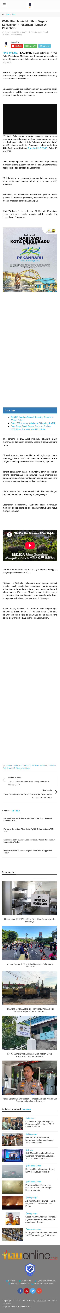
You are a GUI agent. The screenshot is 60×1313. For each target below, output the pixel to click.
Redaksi (11, 1281)
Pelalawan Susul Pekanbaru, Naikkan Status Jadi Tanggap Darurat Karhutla (38, 1188)
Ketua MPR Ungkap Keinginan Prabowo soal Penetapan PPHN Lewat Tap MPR (40, 1124)
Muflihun (9, 766)
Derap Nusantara (34, 1166)
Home (7, 14)
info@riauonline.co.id (43, 1284)
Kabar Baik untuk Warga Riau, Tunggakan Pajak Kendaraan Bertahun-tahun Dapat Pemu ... (30, 1100)
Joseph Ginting (16, 35)
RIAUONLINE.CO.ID (37, 148)
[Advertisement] (30, 376)
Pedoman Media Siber (20, 1284)
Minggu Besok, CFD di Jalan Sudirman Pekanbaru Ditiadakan (30, 965)
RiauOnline (41, 1301)
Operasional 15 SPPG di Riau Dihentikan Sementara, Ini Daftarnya (29, 920)
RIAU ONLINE (10, 53)
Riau (13, 14)
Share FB (45, 46)
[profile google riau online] (39, 1291)
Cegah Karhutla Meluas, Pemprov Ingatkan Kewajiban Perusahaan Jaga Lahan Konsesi (40, 1219)
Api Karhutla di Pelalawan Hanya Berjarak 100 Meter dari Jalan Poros (40, 1203)
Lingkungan (33, 1134)
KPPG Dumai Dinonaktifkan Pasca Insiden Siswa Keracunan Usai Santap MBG (29, 1055)
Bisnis (30, 1150)
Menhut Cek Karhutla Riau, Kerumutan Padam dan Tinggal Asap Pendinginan (39, 1140)
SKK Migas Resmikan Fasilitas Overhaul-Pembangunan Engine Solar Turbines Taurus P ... (40, 1156)
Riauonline (52, 766)
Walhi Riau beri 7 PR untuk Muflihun (16, 768)
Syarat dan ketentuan (46, 1281)
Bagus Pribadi (43, 32)
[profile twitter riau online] (33, 1291)
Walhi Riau (17, 766)
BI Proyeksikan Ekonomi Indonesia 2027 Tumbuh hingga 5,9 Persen (41, 1233)
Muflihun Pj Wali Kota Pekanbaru (35, 766)
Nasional (31, 1118)
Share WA (31, 46)
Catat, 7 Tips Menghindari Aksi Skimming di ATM (33, 423)
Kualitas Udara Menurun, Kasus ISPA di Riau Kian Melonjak (39, 1170)
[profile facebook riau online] (20, 1291)
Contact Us (26, 1281)
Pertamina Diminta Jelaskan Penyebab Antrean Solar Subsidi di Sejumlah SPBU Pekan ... (30, 1010)
